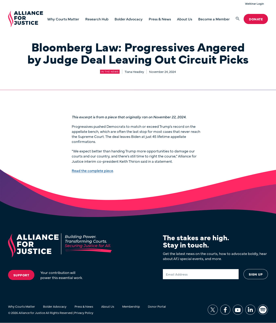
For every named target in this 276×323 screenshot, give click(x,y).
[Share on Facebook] (225, 310)
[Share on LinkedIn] (250, 310)
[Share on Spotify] (263, 310)
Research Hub (97, 18)
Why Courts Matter (63, 18)
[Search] (237, 18)
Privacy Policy (83, 312)
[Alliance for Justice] (25, 19)
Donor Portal (157, 306)
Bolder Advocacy (129, 18)
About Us (184, 18)
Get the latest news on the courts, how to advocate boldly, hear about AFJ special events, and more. (215, 256)
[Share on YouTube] (238, 310)
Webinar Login (254, 3)
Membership (131, 306)
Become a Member (214, 18)
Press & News (160, 18)
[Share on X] (213, 310)
